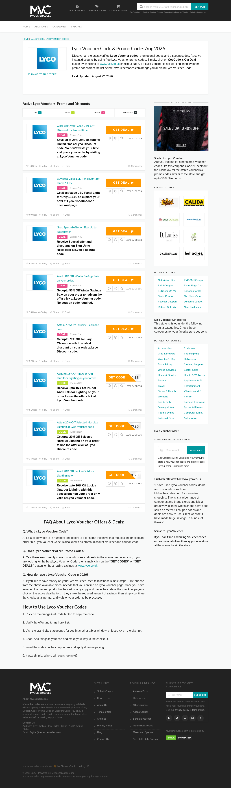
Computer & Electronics (194, 412)
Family (187, 396)
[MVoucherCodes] (41, 11)
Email (67, 166)
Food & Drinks (166, 412)
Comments (136, 166)
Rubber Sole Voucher (168, 307)
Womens (163, 396)
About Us (102, 705)
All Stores (41, 26)
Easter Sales (191, 369)
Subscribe (196, 450)
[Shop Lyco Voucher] (47, 58)
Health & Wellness (194, 375)
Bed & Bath (164, 402)
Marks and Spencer (143, 732)
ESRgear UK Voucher (168, 290)
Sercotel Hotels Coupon (145, 739)
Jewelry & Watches (168, 407)
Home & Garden (167, 375)
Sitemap (101, 719)
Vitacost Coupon (167, 301)
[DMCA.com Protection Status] (179, 737)
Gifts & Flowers (166, 353)
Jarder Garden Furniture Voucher (176, 12)
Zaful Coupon (165, 285)
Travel (161, 385)
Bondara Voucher (142, 719)
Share (55, 166)
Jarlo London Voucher (198, 12)
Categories (60, 26)
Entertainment (192, 385)
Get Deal (121, 129)
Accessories (165, 348)
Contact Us (103, 739)
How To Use (103, 698)
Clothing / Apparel (194, 364)
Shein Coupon (166, 296)
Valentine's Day (166, 359)
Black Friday (165, 364)
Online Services (167, 369)
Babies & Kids (166, 418)
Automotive (190, 418)
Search (200, 6)
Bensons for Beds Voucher (194, 290)
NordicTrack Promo (143, 725)
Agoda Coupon (140, 712)
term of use (198, 710)
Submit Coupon (105, 691)
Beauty (162, 380)
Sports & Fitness (193, 407)
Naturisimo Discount (168, 280)
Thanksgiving (191, 353)
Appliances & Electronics (194, 380)
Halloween (190, 359)
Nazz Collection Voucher (194, 307)
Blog (99, 732)
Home (26, 26)
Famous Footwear (194, 402)
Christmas (189, 348)
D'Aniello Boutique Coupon (153, 12)
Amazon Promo (141, 691)
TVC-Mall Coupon (194, 280)
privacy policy (182, 710)
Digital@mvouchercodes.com (45, 732)
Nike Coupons (140, 705)
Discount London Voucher (194, 301)
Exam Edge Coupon (194, 285)
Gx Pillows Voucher (194, 296)
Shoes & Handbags (168, 391)
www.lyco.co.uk (110, 63)
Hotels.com (139, 698)
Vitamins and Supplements (194, 391)
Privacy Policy (104, 725)
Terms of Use (104, 712)
